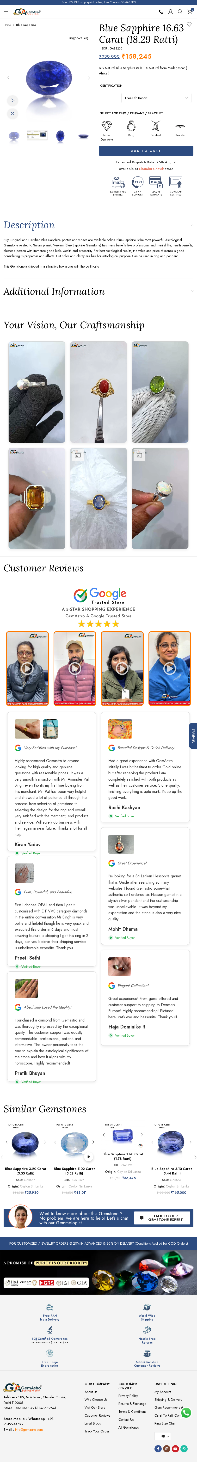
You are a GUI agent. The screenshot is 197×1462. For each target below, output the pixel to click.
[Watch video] (12, 100)
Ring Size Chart (165, 1423)
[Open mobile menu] (6, 11)
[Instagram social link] (166, 1448)
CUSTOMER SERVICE (127, 1386)
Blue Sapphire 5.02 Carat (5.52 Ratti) (74, 1171)
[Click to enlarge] (12, 114)
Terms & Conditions (132, 1411)
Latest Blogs (93, 1423)
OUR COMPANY (97, 1384)
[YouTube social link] (175, 1448)
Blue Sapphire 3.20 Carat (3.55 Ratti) (25, 1171)
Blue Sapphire (26, 25)
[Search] (180, 11)
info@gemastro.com (29, 1429)
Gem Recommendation (170, 1407)
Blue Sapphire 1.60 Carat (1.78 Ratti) (123, 1156)
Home (7, 25)
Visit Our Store (95, 1407)
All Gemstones (128, 1427)
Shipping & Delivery (168, 1399)
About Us (91, 1391)
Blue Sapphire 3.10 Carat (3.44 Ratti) (171, 1171)
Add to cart (147, 150)
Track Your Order (97, 1431)
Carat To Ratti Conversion (172, 1415)
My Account (162, 1391)
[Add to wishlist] (189, 24)
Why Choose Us (96, 1399)
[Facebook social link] (158, 1448)
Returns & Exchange (132, 1403)
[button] (8, 77)
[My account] (170, 11)
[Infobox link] (50, 1312)
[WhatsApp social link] (184, 1448)
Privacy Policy (128, 1395)
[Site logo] (27, 11)
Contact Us (126, 1419)
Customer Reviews (97, 1415)
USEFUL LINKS (165, 1384)
